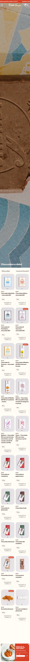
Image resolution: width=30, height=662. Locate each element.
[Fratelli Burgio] (15, 5)
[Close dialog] (28, 644)
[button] (2, 5)
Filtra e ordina (6, 271)
